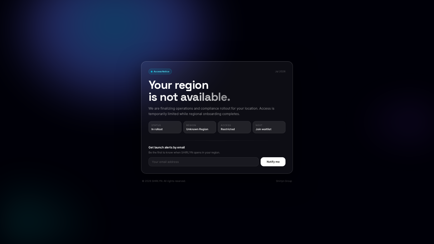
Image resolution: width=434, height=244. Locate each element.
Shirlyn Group (284, 181)
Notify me (273, 161)
